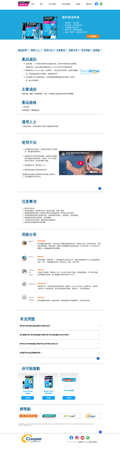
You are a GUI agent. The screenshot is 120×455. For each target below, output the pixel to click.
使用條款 (95, 442)
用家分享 (29, 235)
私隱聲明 (80, 442)
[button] (93, 36)
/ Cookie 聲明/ (87, 442)
